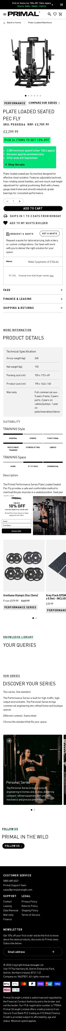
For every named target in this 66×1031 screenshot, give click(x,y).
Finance (7, 919)
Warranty (8, 914)
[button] (5, 14)
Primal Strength (31, 965)
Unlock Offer (16, 531)
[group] (33, 61)
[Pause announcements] (61, 4)
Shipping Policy (30, 910)
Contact (7, 901)
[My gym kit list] (55, 14)
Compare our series (43, 103)
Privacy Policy (29, 901)
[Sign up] (53, 952)
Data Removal (10, 910)
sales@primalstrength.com (17, 889)
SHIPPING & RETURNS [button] (18, 307)
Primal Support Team (14, 885)
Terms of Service (31, 914)
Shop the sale (16, 164)
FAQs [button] (7, 290)
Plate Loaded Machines (40, 22)
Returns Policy (30, 905)
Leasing (7, 905)
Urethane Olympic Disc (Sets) (20, 595)
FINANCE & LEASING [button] (17, 298)
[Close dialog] (64, 498)
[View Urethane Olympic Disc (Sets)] (24, 566)
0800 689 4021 (11, 880)
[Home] (24, 14)
